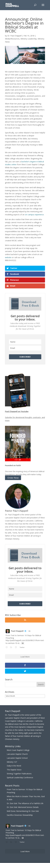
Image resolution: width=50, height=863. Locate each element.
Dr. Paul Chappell (14, 35)
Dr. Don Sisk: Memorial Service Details (23, 807)
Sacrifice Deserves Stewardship (20, 815)
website (8, 257)
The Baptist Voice (14, 769)
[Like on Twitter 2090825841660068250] (16, 647)
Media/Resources (12, 39)
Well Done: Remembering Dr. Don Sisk (23, 811)
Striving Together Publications (19, 773)
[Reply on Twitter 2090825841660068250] (7, 647)
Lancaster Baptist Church (17, 754)
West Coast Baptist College (18, 750)
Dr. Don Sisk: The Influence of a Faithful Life (25, 803)
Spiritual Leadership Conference (20, 777)
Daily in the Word (14, 766)
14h (29, 631)
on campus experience (34, 214)
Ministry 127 (12, 762)
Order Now (13, 477)
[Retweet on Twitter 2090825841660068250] (11, 647)
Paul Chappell (17, 631)
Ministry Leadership (29, 39)
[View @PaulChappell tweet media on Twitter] (22, 643)
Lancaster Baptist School (17, 758)
